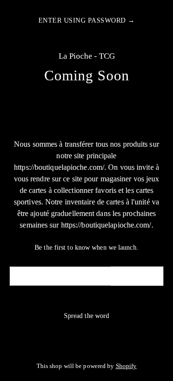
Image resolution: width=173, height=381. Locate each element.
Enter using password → (86, 20)
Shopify (126, 366)
